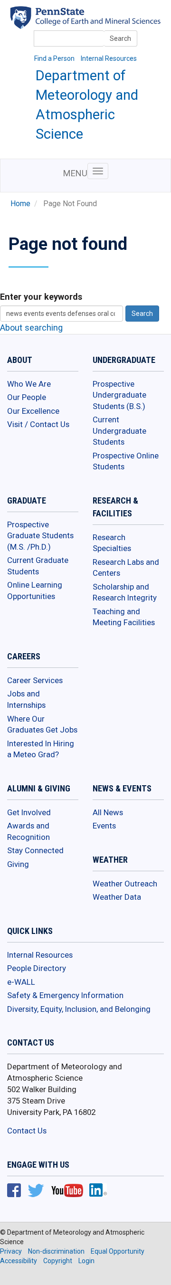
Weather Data (117, 897)
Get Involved (29, 812)
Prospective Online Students (126, 461)
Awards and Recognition (28, 831)
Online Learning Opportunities (34, 590)
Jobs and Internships (26, 699)
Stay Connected (35, 850)
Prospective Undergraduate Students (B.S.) (119, 395)
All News (108, 812)
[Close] (11, 1275)
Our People (26, 397)
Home (20, 204)
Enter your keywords (41, 297)
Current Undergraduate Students (119, 431)
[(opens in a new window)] (98, 23)
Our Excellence (33, 411)
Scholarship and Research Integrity (125, 592)
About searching (31, 328)
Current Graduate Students (37, 565)
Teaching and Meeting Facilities (124, 617)
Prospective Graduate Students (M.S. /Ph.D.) (40, 536)
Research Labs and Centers (126, 567)
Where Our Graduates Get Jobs (42, 724)
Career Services (35, 680)
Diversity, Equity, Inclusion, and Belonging (79, 1009)
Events (104, 825)
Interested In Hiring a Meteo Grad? (40, 749)
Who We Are (29, 384)
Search (120, 38)
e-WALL (21, 982)
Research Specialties (112, 543)
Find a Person (54, 58)
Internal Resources (109, 58)
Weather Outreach (125, 883)
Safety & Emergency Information (65, 995)
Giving (18, 864)
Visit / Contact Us (38, 424)
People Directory (36, 968)
